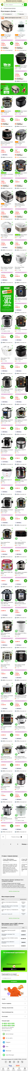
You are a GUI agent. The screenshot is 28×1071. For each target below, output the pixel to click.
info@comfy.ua (7, 1030)
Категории (5, 1016)
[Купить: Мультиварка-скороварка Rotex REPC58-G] (11, 704)
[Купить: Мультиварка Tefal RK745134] (11, 366)
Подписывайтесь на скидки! (9, 974)
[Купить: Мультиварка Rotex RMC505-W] (11, 673)
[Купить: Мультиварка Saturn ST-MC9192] (11, 488)
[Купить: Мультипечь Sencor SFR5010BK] (25, 795)
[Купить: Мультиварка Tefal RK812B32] (25, 150)
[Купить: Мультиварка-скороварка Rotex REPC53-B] (25, 428)
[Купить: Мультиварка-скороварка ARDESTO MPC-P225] (11, 428)
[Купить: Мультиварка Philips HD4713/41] (25, 119)
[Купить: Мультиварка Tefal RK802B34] (11, 212)
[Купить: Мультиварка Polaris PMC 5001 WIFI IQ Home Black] (25, 704)
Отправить (14, 981)
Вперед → (24, 844)
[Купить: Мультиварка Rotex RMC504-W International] (11, 765)
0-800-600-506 (8, 1026)
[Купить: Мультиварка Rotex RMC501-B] (25, 181)
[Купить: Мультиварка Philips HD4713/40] (25, 275)
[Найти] (25, 4)
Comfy (3, 999)
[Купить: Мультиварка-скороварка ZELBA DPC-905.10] (25, 580)
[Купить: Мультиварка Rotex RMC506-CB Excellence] (25, 610)
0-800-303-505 (8, 1024)
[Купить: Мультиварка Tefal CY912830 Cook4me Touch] (25, 74)
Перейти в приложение (26, 385)
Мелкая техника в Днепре (10, 8)
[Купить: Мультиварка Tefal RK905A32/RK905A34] (25, 212)
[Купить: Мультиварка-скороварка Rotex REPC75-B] (25, 336)
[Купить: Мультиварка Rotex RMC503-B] (11, 641)
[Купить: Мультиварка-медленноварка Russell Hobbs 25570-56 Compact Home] (11, 825)
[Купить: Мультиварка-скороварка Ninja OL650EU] (11, 458)
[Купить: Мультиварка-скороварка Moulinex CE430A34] (11, 150)
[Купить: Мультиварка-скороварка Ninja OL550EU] (11, 518)
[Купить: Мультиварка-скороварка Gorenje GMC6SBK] (11, 397)
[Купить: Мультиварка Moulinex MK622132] (25, 243)
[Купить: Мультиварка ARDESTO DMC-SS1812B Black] (25, 550)
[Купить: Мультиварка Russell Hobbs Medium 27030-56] (25, 765)
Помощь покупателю (7, 1007)
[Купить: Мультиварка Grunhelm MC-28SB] (25, 488)
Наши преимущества (7, 1012)
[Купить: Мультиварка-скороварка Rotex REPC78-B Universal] (11, 181)
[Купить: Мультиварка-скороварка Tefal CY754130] (25, 43)
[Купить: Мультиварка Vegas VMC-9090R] (11, 580)
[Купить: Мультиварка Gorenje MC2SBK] (11, 336)
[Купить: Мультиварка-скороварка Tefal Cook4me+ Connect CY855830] (11, 275)
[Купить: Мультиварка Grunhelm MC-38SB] (11, 735)
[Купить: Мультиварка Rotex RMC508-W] (11, 795)
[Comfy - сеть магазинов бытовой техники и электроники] (2, 4)
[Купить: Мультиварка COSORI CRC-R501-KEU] (25, 673)
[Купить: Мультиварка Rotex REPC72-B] (11, 550)
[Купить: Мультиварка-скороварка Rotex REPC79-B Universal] (25, 306)
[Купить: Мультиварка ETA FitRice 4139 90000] (25, 641)
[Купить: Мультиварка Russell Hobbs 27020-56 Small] (25, 735)
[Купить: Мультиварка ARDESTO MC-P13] (25, 458)
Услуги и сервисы (6, 1003)
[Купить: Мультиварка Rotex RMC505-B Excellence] (11, 119)
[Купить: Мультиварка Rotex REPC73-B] (25, 518)
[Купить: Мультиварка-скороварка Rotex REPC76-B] (25, 397)
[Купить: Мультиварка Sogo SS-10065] (25, 825)
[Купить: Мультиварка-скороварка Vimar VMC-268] (11, 610)
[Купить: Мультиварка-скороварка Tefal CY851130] (11, 243)
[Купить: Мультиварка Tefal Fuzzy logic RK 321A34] (11, 43)
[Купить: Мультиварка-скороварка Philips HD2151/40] (25, 366)
